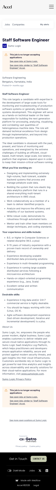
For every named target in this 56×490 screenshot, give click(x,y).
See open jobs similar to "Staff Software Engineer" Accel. (29, 66)
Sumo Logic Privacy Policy (16, 379)
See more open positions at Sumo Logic (28, 420)
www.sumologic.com (32, 373)
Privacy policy (21, 446)
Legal (36, 485)
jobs (7, 24)
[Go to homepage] (7, 7)
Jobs (32, 470)
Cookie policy (34, 446)
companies (18, 24)
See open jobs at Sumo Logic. (24, 61)
